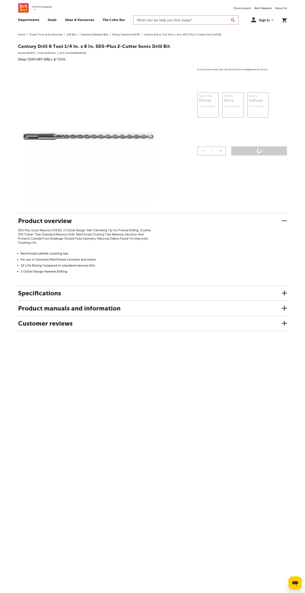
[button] (262, 19)
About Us (281, 8)
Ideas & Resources (79, 20)
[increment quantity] (220, 151)
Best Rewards (263, 8)
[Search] (233, 20)
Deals (52, 20)
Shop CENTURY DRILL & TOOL (42, 59)
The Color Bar (113, 20)
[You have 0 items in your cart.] (284, 19)
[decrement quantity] (203, 151)
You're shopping (42, 6)
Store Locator (242, 8)
